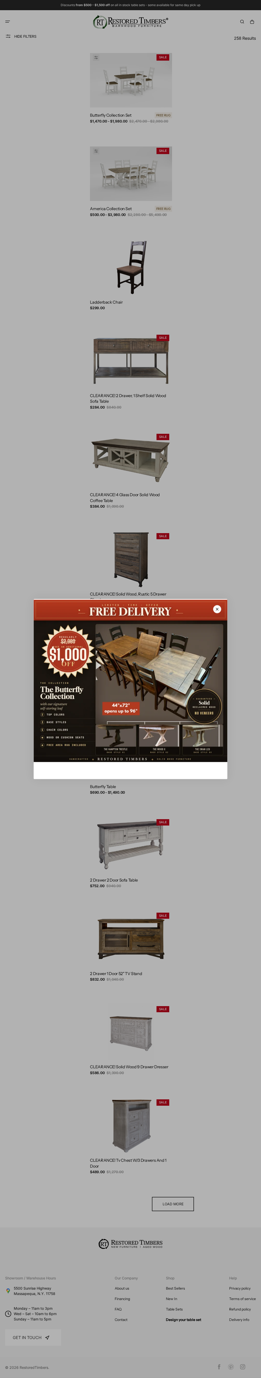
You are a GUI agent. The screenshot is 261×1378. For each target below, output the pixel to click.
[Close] (217, 609)
